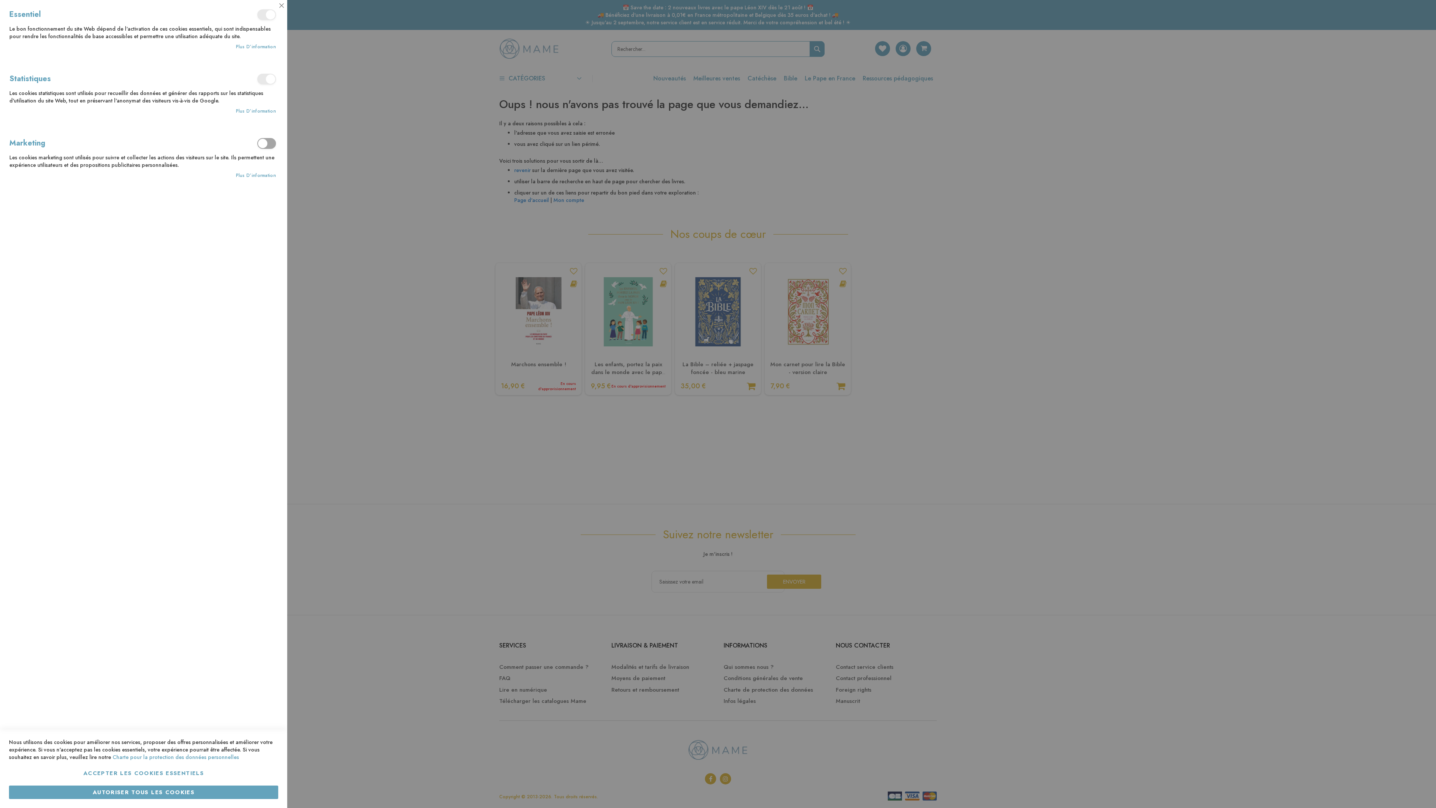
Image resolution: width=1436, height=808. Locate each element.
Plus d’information (256, 47)
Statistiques (266, 79)
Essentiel (266, 14)
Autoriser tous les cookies (143, 792)
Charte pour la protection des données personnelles (176, 757)
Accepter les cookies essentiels (143, 773)
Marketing (266, 143)
